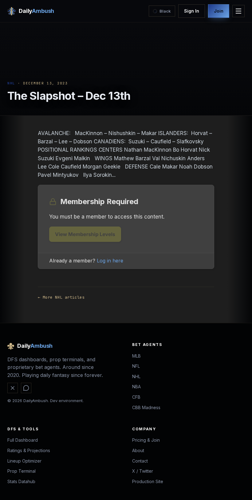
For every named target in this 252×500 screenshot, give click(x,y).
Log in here (110, 261)
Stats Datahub (21, 481)
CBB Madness (146, 407)
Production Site (147, 481)
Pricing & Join (146, 440)
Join (218, 11)
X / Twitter (142, 471)
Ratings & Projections (28, 450)
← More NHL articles (61, 297)
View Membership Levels (85, 234)
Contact (140, 460)
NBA (136, 386)
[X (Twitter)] (12, 388)
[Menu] (238, 11)
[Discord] (26, 388)
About (138, 450)
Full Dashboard (22, 440)
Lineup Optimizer (24, 460)
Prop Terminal (21, 471)
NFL (136, 366)
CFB (136, 397)
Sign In (191, 11)
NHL (11, 83)
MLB (136, 356)
